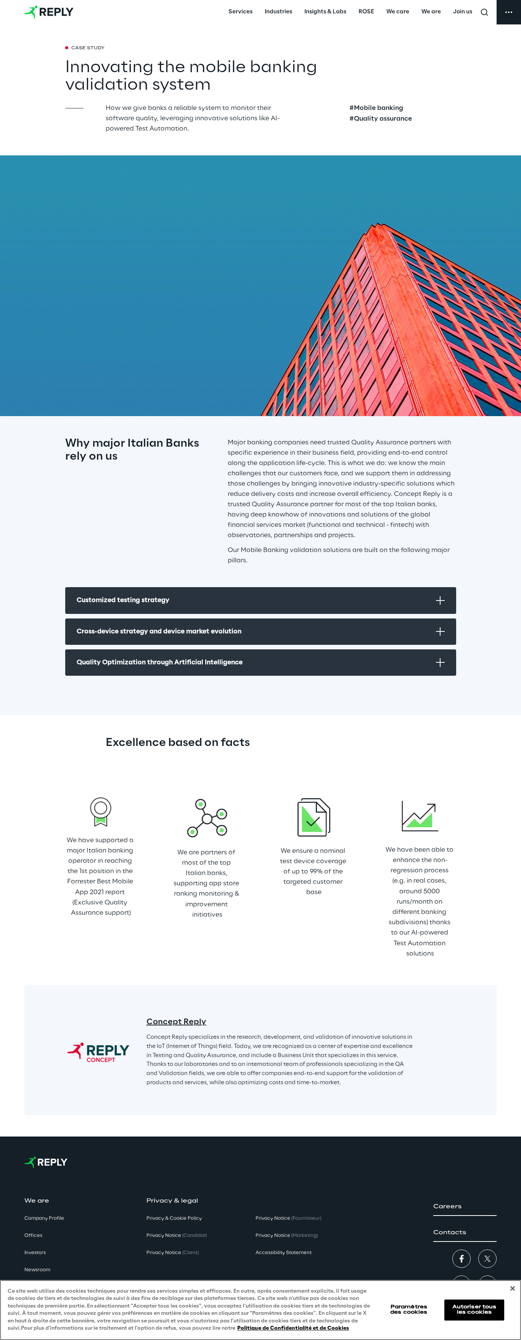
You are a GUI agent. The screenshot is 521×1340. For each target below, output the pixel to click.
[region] (260, 1310)
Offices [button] (33, 1235)
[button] (465, 1207)
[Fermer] (512, 1288)
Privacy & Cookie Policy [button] (174, 1218)
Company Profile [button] (44, 1218)
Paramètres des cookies (408, 1309)
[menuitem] (240, 12)
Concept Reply (176, 1022)
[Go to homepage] (49, 12)
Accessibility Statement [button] (284, 1252)
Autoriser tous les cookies (474, 1309)
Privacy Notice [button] (176, 1235)
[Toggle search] (484, 12)
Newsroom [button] (37, 1269)
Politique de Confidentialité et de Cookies (293, 1328)
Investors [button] (35, 1252)
